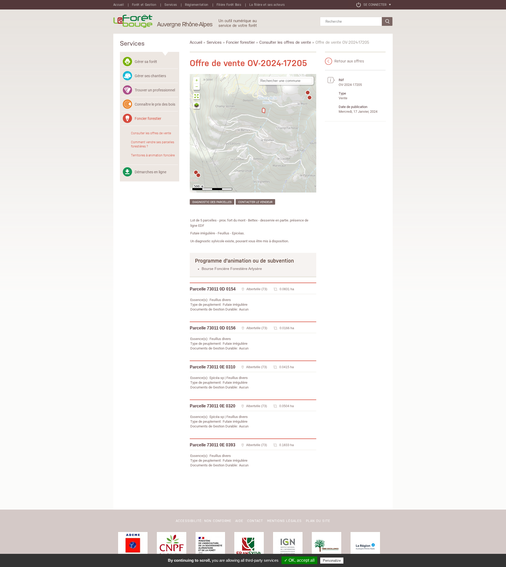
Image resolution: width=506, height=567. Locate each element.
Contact (255, 521)
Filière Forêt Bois (229, 5)
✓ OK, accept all (299, 560)
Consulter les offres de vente (151, 133)
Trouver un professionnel (155, 89)
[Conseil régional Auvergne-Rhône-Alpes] (365, 546)
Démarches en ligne (150, 171)
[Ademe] (133, 546)
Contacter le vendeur (255, 202)
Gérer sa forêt (146, 61)
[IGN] (288, 546)
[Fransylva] (249, 546)
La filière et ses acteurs (267, 5)
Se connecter (374, 5)
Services (170, 5)
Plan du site (318, 521)
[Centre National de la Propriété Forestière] (171, 546)
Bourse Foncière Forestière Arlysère (232, 269)
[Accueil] (132, 21)
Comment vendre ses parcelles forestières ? (152, 144)
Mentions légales (284, 521)
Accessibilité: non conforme (203, 521)
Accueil (118, 5)
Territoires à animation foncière (153, 155)
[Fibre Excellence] (326, 546)
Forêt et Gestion (144, 5)
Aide (239, 521)
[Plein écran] (197, 97)
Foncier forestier (148, 118)
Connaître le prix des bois (155, 104)
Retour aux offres (349, 61)
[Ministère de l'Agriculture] (210, 546)
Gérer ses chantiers (150, 75)
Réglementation (196, 5)
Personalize (332, 561)
